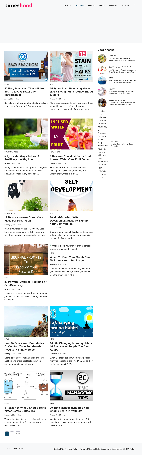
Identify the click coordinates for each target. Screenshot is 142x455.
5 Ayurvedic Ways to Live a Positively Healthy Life (21, 158)
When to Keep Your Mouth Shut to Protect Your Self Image (70, 259)
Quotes (126, 5)
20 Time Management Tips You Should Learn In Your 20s (69, 409)
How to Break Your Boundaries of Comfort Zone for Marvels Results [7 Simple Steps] (24, 346)
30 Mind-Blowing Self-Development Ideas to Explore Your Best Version (69, 220)
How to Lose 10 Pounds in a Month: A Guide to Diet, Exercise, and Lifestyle (122, 71)
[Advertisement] (71, 27)
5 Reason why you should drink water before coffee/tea (25, 409)
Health (92, 5)
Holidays (114, 5)
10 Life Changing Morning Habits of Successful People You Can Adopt (71, 346)
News (6, 84)
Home (68, 5)
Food (103, 5)
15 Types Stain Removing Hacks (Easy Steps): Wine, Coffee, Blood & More (71, 91)
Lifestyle (80, 5)
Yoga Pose (13, 152)
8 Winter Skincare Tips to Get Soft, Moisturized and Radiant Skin (121, 92)
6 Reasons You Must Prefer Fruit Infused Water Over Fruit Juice (70, 158)
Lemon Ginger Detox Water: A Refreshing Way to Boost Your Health (122, 59)
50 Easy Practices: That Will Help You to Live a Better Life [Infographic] (25, 91)
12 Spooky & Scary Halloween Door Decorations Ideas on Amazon (122, 104)
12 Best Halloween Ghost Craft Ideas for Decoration (23, 219)
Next (18, 434)
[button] (134, 5)
